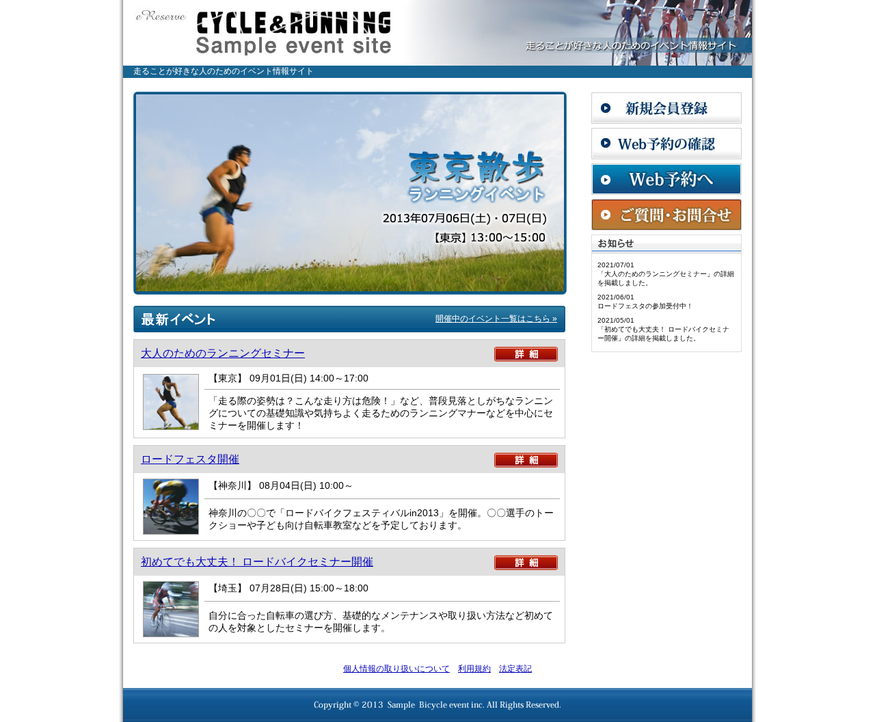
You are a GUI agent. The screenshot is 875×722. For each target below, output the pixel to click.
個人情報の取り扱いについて (396, 668)
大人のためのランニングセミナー (223, 353)
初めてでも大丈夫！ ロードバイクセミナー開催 (257, 561)
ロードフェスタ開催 (190, 459)
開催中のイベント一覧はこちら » (496, 318)
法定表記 (515, 668)
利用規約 (474, 668)
